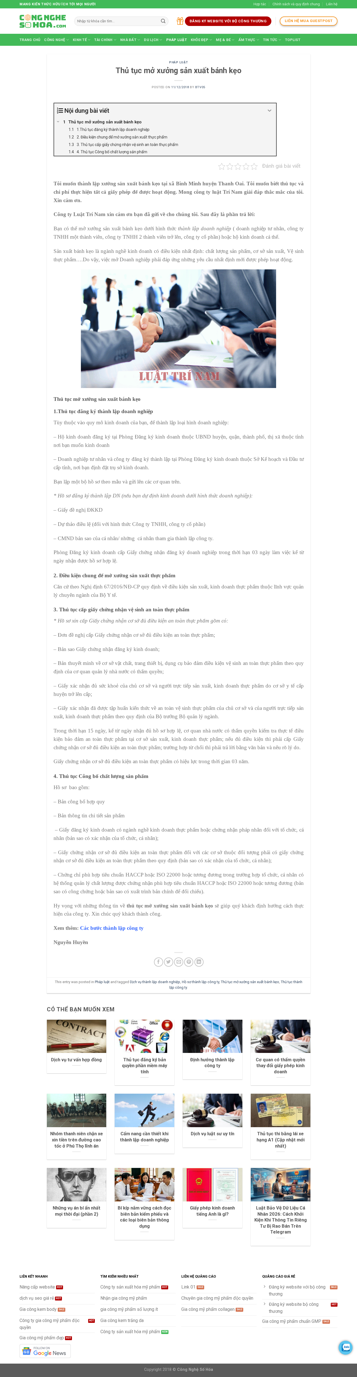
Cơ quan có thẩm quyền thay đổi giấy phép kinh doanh (280, 1065)
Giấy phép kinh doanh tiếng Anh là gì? (212, 1211)
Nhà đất (128, 40)
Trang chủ (30, 40)
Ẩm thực (246, 40)
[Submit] (163, 21)
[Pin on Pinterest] (188, 962)
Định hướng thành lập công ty (212, 1063)
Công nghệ (54, 40)
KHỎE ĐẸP (199, 40)
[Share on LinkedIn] (199, 962)
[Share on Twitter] (168, 962)
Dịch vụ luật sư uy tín (212, 1133)
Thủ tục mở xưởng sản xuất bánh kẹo (250, 982)
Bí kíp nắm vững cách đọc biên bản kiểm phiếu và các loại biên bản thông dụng (144, 1217)
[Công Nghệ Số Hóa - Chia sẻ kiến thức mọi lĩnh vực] (43, 21)
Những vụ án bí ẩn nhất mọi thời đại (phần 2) (76, 1211)
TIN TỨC (270, 40)
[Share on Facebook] (158, 962)
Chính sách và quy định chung (296, 4)
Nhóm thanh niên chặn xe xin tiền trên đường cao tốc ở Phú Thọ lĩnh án (76, 1139)
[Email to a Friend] (178, 962)
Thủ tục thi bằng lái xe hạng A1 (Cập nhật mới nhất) (281, 1139)
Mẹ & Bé (223, 40)
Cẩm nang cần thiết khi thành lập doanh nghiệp (144, 1137)
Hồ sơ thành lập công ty (200, 982)
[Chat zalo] (346, 1348)
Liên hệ (331, 4)
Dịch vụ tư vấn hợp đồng (76, 1059)
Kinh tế (80, 40)
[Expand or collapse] (269, 110)
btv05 (200, 87)
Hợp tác (260, 4)
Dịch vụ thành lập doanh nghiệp (155, 982)
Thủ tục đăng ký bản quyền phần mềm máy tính (144, 1065)
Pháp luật (176, 40)
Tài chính (103, 40)
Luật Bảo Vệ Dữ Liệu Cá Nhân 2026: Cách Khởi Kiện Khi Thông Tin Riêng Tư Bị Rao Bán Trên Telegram (280, 1220)
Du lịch (151, 40)
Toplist (292, 40)
